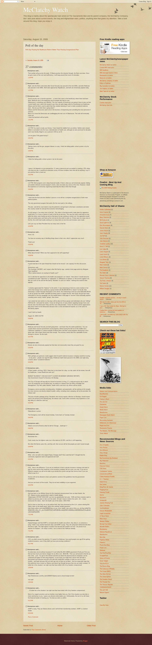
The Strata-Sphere (105, 576)
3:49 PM (30, 151)
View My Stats (104, 605)
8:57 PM (30, 543)
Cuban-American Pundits (107, 476)
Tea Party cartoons (105, 280)
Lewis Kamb (103, 254)
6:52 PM (30, 459)
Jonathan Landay (105, 244)
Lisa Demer (103, 259)
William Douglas (104, 288)
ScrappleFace (104, 555)
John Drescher (104, 238)
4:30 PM (30, 244)
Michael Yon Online (105, 524)
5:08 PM (30, 318)
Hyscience (103, 497)
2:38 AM (30, 567)
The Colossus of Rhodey (107, 569)
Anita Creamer (104, 212)
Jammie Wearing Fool (106, 503)
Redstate (102, 550)
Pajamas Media (104, 540)
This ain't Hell (104, 590)
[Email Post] (47, 60)
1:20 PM (30, 77)
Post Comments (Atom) (39, 629)
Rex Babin (103, 273)
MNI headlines (104, 70)
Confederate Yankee (106, 471)
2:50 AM (30, 582)
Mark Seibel (103, 265)
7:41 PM (30, 531)
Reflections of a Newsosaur (108, 423)
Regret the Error (104, 425)
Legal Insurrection (105, 513)
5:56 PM (30, 347)
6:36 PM (30, 362)
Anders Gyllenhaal (105, 209)
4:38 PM (30, 255)
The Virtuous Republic (106, 584)
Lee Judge (103, 249)
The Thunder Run (105, 582)
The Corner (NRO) (105, 571)
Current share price (105, 102)
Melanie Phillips (104, 521)
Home (59, 626)
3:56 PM (30, 189)
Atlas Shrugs (104, 453)
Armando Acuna (104, 215)
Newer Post (28, 626)
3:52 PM (30, 174)
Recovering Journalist (106, 420)
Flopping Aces (104, 489)
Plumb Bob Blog (105, 545)
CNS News (103, 468)
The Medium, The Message (108, 431)
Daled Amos (103, 482)
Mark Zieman (104, 267)
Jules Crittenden (105, 505)
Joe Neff (102, 236)
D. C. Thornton (104, 479)
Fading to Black (104, 399)
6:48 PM (30, 446)
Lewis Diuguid (104, 251)
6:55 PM (30, 485)
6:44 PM (30, 403)
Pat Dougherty (104, 270)
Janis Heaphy (104, 233)
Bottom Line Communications (108, 391)
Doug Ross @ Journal (106, 487)
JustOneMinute (104, 508)
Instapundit (103, 500)
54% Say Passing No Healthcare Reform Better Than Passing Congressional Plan (52, 49)
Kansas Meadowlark (106, 511)
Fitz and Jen (103, 402)
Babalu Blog (103, 455)
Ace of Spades (104, 445)
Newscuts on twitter (106, 78)
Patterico (102, 542)
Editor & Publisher (105, 83)
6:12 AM (30, 600)
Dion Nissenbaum (105, 225)
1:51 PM (30, 120)
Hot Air (102, 495)
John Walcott (104, 241)
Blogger (85, 641)
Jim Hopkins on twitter (106, 88)
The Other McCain (105, 574)
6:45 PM (30, 417)
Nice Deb (102, 537)
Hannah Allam (104, 228)
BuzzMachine (104, 394)
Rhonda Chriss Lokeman (107, 275)
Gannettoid (103, 404)
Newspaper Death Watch (107, 415)
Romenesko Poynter (106, 428)
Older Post (91, 626)
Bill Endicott (103, 220)
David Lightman (104, 222)
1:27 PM (30, 90)
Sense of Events (105, 558)
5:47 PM (30, 337)
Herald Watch (104, 407)
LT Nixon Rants (104, 516)
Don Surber (103, 484)
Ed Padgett (103, 396)
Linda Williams (104, 257)
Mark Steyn (103, 519)
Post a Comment (33, 617)
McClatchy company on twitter (109, 80)
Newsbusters (104, 412)
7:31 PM (30, 514)
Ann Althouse (104, 450)
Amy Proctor (103, 447)
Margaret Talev (104, 262)
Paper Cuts (103, 417)
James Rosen (104, 230)
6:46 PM (30, 428)
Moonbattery (103, 529)
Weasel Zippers (104, 592)
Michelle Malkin (104, 526)
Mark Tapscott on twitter (107, 91)
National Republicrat (106, 532)
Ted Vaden (103, 283)
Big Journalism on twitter (107, 86)
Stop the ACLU (104, 563)
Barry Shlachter (104, 217)
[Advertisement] (115, 123)
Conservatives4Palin (106, 474)
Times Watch (104, 433)
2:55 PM (30, 138)
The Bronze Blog (105, 566)
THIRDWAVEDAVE (105, 587)
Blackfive (102, 463)
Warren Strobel (104, 286)
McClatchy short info (106, 105)
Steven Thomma (105, 278)
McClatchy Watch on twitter (108, 65)
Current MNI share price (107, 67)
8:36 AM (30, 613)
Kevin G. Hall (104, 246)
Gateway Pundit (104, 492)
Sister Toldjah (104, 561)
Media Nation (104, 409)
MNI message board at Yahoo (109, 73)
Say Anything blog (105, 553)
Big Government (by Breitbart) (109, 458)
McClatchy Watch (45, 9)
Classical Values (105, 466)
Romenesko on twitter (106, 75)
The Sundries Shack (106, 579)
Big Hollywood (104, 460)
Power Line (103, 548)
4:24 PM (30, 226)
